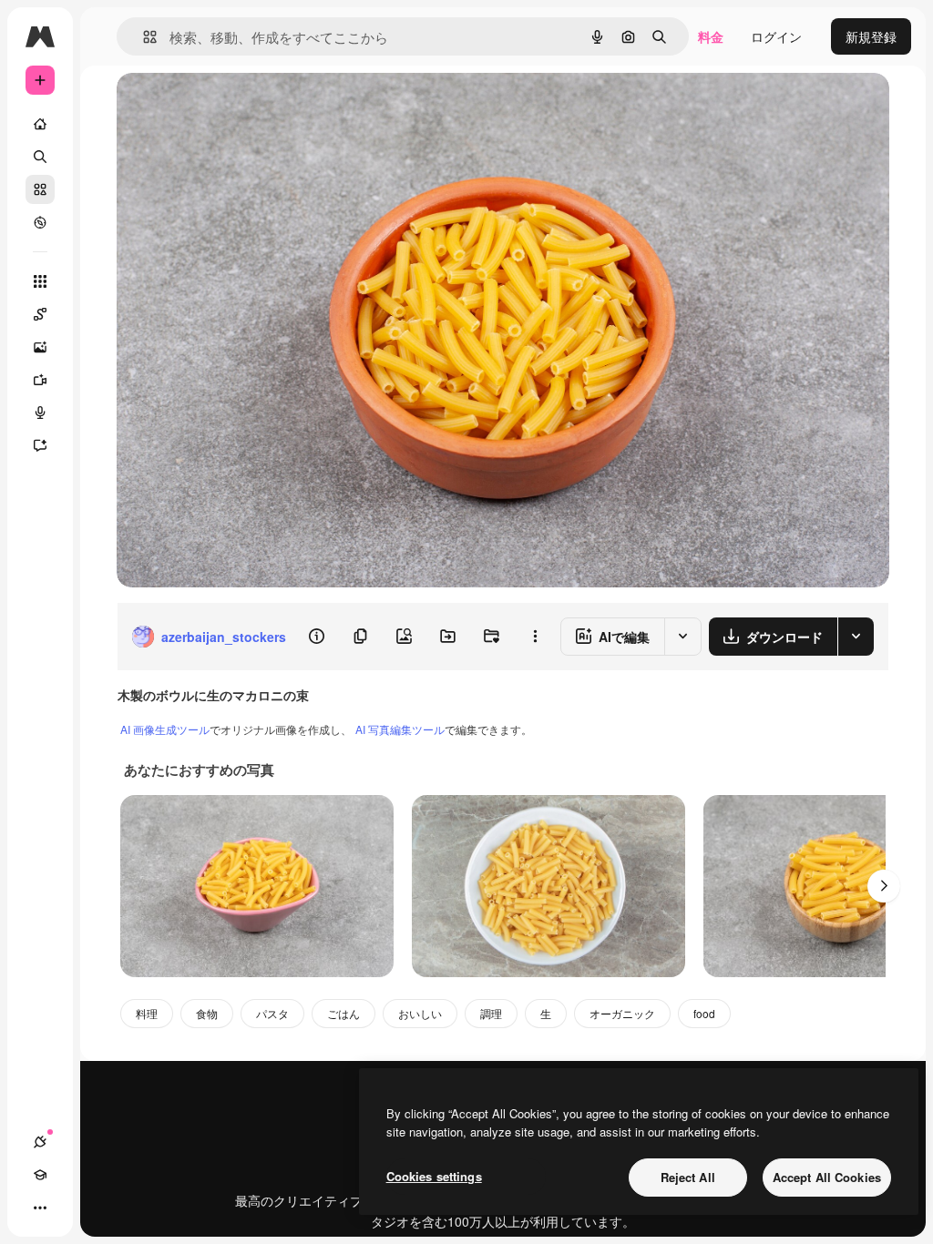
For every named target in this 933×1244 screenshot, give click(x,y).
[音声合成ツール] (40, 412)
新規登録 (871, 36)
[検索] (40, 156)
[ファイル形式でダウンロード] (855, 636)
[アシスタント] (40, 445)
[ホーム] (40, 123)
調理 (491, 1013)
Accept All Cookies (827, 1177)
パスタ (272, 1013)
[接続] (40, 1142)
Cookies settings (434, 1176)
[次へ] (883, 886)
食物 (207, 1013)
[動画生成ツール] (40, 379)
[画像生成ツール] (40, 347)
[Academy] (40, 1174)
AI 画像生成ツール (165, 729)
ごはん (343, 1013)
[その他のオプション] (535, 636)
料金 (710, 36)
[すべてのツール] (40, 281)
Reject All (688, 1177)
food (704, 1013)
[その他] (40, 1207)
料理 (147, 1013)
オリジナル (242, 107)
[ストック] (40, 189)
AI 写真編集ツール (400, 729)
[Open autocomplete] (143, 37)
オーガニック (622, 1013)
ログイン (776, 36)
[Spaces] (40, 314)
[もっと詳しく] (40, 222)
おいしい (420, 1013)
